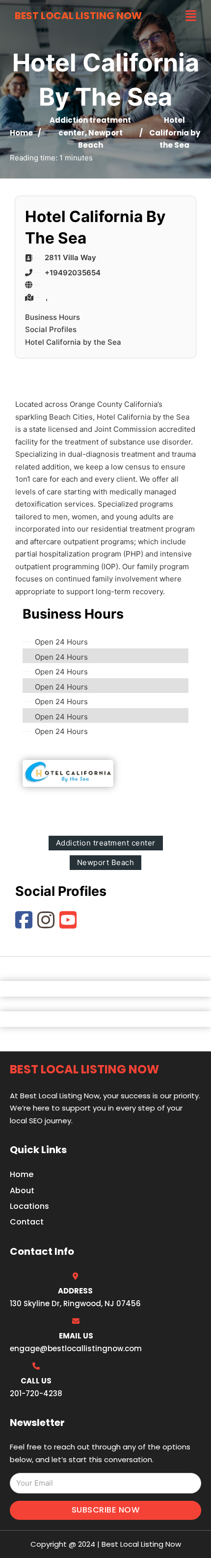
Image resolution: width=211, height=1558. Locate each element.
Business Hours (52, 317)
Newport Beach (105, 862)
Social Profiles (51, 329)
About (22, 1190)
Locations (29, 1206)
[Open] (190, 16)
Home (21, 133)
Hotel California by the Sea (73, 342)
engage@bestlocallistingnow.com (76, 1348)
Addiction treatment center (106, 842)
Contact (27, 1221)
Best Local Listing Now (78, 15)
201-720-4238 (36, 1393)
